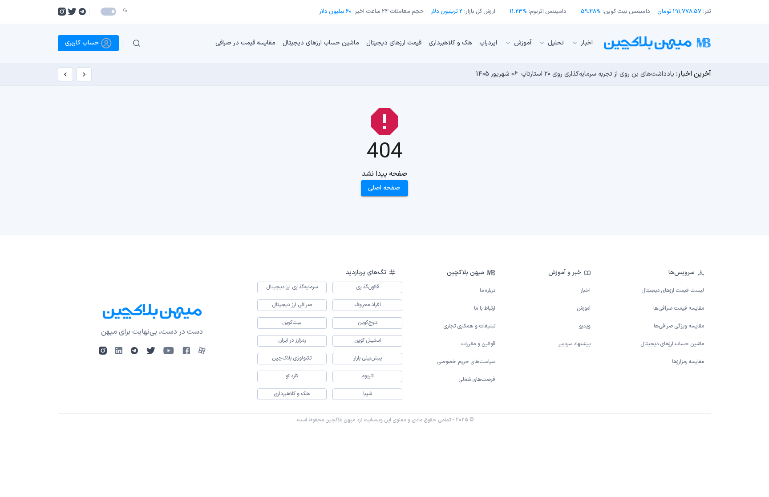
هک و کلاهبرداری (450, 43)
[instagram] (62, 12)
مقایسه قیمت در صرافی (245, 43)
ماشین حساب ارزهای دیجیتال (321, 43)
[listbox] (375, 43)
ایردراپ (488, 43)
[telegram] (82, 12)
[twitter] (72, 12)
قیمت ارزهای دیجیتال (393, 43)
